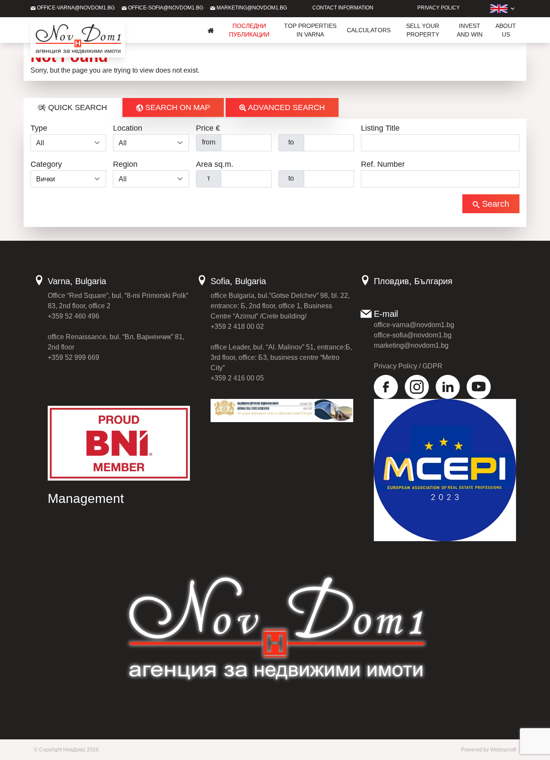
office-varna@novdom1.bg (75, 8)
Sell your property (422, 30)
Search (494, 203)
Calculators (369, 30)
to (291, 142)
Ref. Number (383, 164)
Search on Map (176, 107)
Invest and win (470, 30)
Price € (208, 128)
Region (125, 164)
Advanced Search (285, 107)
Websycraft (503, 750)
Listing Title (380, 128)
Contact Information (342, 8)
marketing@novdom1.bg (251, 8)
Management (86, 498)
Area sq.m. (214, 164)
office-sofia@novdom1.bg (165, 8)
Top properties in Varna (310, 30)
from (208, 142)
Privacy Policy (438, 8)
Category (46, 164)
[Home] (211, 30)
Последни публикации (249, 30)
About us (505, 30)
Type (39, 128)
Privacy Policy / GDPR (408, 366)
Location (127, 128)
